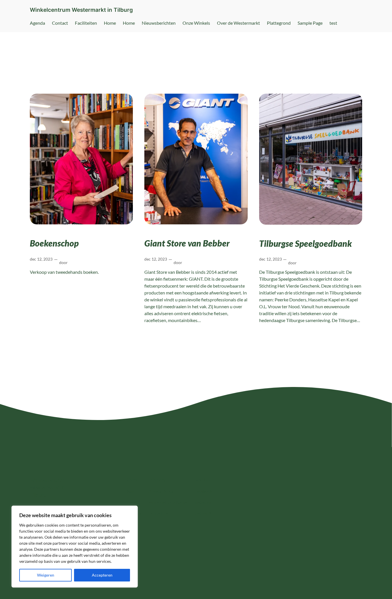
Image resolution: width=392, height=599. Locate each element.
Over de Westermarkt (238, 23)
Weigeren (45, 575)
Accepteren (102, 575)
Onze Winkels (196, 23)
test (333, 23)
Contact (60, 23)
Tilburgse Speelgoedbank (305, 243)
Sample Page (310, 23)
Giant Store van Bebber (187, 243)
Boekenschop (54, 243)
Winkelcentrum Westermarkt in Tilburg (81, 9)
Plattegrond (279, 23)
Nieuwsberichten (159, 23)
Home (110, 23)
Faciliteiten (86, 23)
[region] (74, 547)
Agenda (37, 23)
